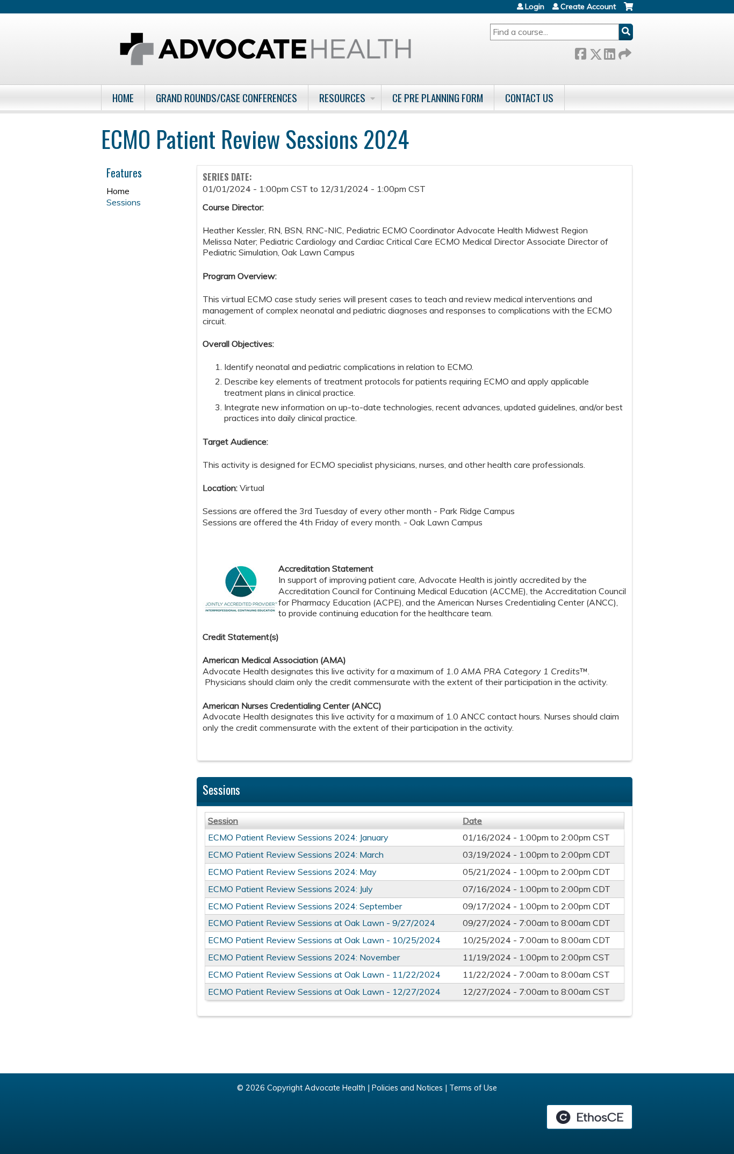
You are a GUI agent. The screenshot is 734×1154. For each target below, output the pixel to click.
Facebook (580, 52)
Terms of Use (473, 1088)
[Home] (265, 48)
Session (223, 820)
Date (472, 820)
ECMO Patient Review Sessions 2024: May (292, 871)
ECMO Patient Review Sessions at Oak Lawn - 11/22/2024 (324, 974)
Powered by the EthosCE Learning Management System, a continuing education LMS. (589, 1117)
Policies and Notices (407, 1088)
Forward (623, 52)
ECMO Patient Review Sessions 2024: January (298, 837)
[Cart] (628, 10)
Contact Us (529, 97)
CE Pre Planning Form (437, 97)
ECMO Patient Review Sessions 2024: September (305, 906)
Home (123, 97)
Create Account (588, 6)
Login (534, 6)
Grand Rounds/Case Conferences (226, 97)
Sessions (123, 202)
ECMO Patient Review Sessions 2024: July (290, 889)
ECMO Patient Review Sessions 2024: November (304, 957)
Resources (342, 97)
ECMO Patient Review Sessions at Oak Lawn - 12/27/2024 (324, 991)
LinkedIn (609, 52)
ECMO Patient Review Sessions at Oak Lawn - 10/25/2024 (324, 940)
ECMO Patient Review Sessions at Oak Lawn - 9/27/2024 (321, 922)
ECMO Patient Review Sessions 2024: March (296, 854)
